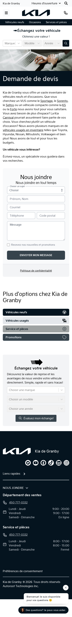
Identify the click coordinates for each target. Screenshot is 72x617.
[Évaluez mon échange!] (66, 43)
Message (15, 225)
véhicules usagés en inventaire (23, 130)
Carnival (8, 117)
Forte (13, 109)
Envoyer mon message (36, 255)
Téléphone (17, 215)
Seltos (10, 105)
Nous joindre (13, 488)
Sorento (62, 101)
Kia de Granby (11, 3)
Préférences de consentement (23, 571)
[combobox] (9, 390)
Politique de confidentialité (36, 270)
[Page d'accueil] (17, 451)
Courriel (15, 207)
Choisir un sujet (17, 186)
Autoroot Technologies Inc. (21, 586)
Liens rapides (11, 473)
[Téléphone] (65, 12)
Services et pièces (56, 22)
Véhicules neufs (14, 22)
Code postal (47, 215)
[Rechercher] (66, 3)
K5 (64, 105)
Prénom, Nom (19, 199)
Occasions (35, 22)
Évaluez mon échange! (39, 418)
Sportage (46, 101)
